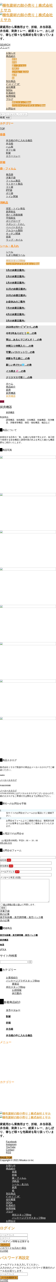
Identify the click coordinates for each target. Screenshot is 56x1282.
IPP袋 (9, 190)
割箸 (8, 153)
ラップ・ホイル (14, 240)
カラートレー (13, 156)
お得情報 (17, 990)
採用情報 (11, 96)
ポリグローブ (13, 221)
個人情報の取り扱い (12, 904)
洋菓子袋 (11, 177)
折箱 (14, 62)
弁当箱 (9, 143)
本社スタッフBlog (21, 102)
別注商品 (11, 81)
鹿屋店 (15, 984)
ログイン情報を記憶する (16, 1241)
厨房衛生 (11, 211)
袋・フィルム (19, 65)
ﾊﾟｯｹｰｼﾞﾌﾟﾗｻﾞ (13, 84)
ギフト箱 (11, 150)
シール (9, 252)
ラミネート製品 (14, 184)
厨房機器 (10, 412)
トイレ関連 (12, 196)
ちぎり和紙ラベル (15, 255)
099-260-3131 (6, 843)
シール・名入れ (20, 72)
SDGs (9, 90)
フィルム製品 (13, 180)
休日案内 (17, 993)
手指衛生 (11, 218)
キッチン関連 (13, 233)
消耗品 (15, 68)
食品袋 (9, 174)
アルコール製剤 (14, 230)
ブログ (9, 99)
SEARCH (5, 44)
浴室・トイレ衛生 (15, 208)
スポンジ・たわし (15, 224)
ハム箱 (9, 146)
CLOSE (4, 1251)
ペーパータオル (14, 227)
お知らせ (11, 53)
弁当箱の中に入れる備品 (19, 140)
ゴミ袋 (9, 187)
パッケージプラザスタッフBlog (29, 105)
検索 (2, 117)
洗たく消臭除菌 (14, 215)
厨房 (14, 75)
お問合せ (11, 108)
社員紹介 (11, 93)
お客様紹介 (12, 977)
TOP (2, 128)
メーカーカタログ (8, 780)
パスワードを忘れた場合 (13, 1248)
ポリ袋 (9, 193)
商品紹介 (11, 56)
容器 (14, 59)
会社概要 (11, 87)
